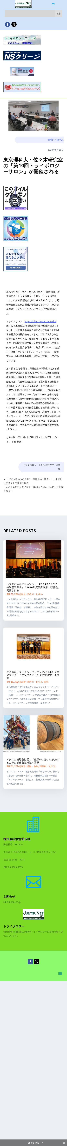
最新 (23, 594)
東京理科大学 (47, 465)
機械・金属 (32, 766)
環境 (46, 681)
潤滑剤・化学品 (56, 139)
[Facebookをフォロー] (7, 24)
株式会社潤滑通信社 (17, 839)
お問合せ (9, 896)
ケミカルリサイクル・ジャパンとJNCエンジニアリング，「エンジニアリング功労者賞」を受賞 (33, 675)
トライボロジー (31, 465)
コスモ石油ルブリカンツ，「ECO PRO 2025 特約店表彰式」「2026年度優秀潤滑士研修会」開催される (34, 587)
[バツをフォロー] (14, 24)
